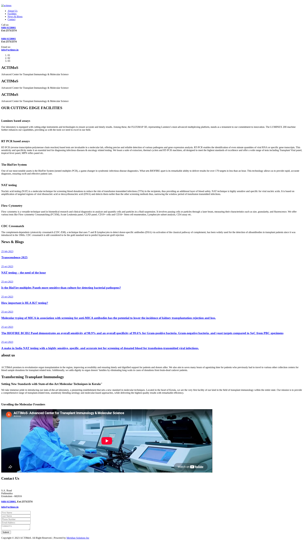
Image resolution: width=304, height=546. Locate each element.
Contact (11, 19)
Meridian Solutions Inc (77, 537)
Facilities (12, 13)
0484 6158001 (8, 27)
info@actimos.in (10, 49)
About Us (12, 11)
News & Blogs (15, 16)
